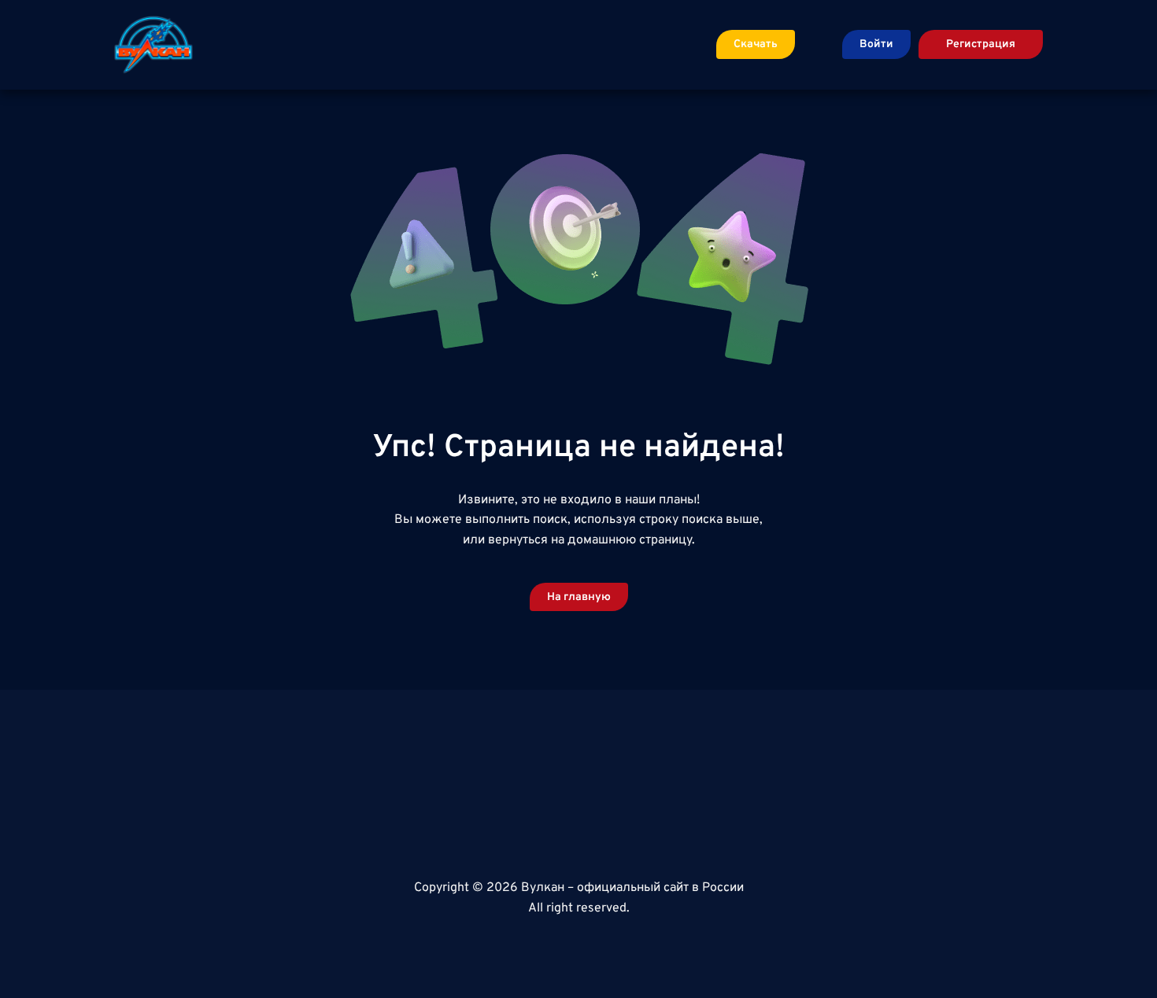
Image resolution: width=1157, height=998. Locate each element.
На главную (579, 597)
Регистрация (980, 44)
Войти (876, 44)
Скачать (756, 44)
